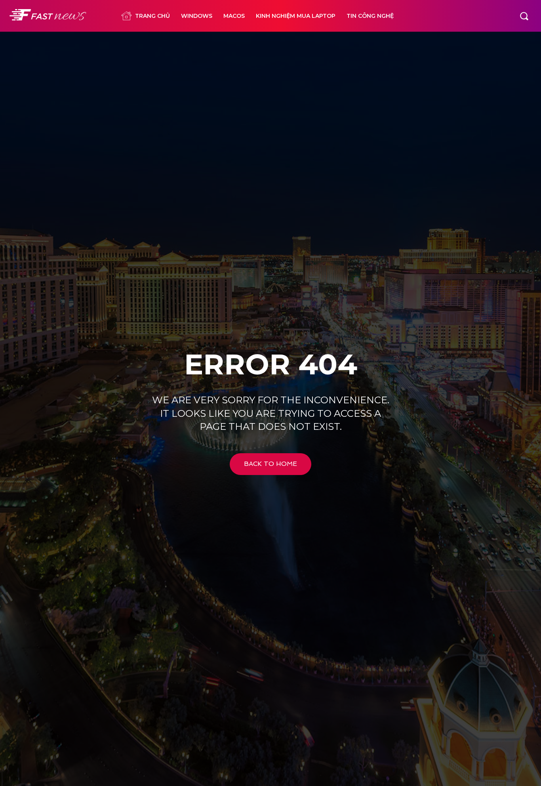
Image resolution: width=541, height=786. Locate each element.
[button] (523, 15)
